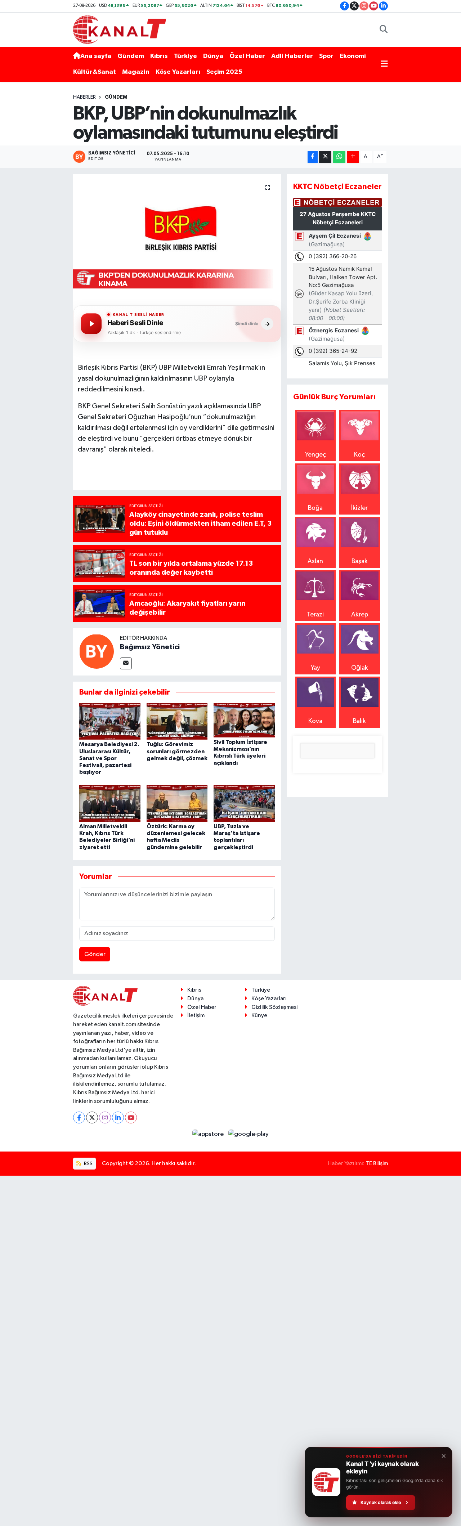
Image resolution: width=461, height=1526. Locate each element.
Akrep (359, 614)
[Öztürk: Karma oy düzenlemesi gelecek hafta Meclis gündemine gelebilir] (177, 803)
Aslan (315, 561)
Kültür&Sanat (94, 72)
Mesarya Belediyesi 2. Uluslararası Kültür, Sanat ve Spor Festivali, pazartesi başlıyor (109, 758)
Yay (315, 668)
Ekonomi (353, 56)
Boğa (315, 508)
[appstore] (209, 1134)
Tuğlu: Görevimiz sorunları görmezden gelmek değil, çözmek (177, 751)
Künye (259, 1015)
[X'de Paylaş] (325, 157)
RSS (88, 1163)
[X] (92, 1117)
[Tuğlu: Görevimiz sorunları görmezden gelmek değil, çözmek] (177, 721)
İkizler (359, 508)
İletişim (196, 1015)
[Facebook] (79, 1117)
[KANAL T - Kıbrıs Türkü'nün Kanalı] (119, 29)
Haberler (84, 97)
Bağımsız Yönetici (150, 647)
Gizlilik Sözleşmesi (274, 1007)
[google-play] (248, 1134)
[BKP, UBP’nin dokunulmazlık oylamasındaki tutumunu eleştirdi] (177, 235)
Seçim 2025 (224, 72)
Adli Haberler (292, 56)
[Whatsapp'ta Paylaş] (339, 157)
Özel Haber (247, 56)
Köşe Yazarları (178, 72)
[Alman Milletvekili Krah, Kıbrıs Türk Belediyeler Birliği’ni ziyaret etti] (109, 803)
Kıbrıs (159, 56)
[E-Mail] (126, 663)
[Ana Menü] (384, 64)
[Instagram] (105, 1117)
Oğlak (359, 668)
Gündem (130, 56)
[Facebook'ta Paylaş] (313, 157)
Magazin (135, 72)
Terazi (315, 614)
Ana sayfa (95, 56)
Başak (360, 561)
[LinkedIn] (118, 1117)
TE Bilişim (377, 1163)
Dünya (213, 56)
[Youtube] (131, 1117)
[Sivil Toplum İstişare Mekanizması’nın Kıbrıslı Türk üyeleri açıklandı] (244, 720)
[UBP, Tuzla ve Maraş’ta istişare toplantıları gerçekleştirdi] (244, 803)
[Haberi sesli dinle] (91, 323)
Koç (359, 455)
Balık (359, 721)
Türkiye (185, 56)
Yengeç (315, 455)
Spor (326, 56)
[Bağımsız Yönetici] (96, 651)
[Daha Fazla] (353, 157)
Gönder (95, 954)
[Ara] (384, 30)
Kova (315, 721)
